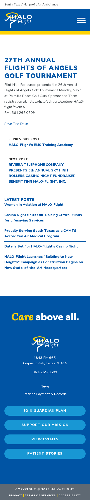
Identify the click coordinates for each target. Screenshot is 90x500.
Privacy (15, 495)
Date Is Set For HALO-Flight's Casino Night (41, 246)
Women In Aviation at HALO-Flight (34, 204)
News (45, 386)
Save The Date (16, 123)
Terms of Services (40, 495)
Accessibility (70, 495)
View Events (45, 439)
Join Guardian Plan (45, 410)
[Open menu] (81, 20)
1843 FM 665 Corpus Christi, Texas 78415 (45, 360)
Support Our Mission (44, 424)
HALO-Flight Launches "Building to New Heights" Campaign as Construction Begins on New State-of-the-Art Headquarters (43, 262)
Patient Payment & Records (45, 394)
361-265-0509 (45, 372)
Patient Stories (44, 453)
